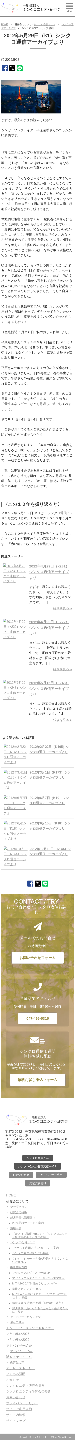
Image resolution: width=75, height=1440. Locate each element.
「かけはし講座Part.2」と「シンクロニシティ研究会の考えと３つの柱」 (39, 1235)
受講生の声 (17, 1362)
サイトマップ (15, 1420)
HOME (4, 24)
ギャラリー (17, 1322)
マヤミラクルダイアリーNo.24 (31, 1272)
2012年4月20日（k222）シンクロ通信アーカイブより (49, 628)
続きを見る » (62, 608)
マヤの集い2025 (17, 1334)
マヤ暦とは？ (18, 1206)
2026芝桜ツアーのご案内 (28, 1223)
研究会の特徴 (18, 1212)
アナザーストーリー (20, 1368)
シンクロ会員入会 (37, 1158)
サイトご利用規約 (19, 1409)
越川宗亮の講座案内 (22, 1217)
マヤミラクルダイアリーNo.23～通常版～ (38, 1278)
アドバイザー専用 (51, 1174)
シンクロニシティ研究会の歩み (28, 1391)
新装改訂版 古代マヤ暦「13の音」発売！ (38, 1302)
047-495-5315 (37, 1018)
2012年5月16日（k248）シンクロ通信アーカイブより (49, 689)
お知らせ (12, 1379)
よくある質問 (15, 1374)
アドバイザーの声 (21, 1351)
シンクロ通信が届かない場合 (30, 1253)
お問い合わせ (21, 1174)
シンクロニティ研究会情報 (25, 1385)
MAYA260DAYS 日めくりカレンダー (35, 1283)
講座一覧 (15, 1228)
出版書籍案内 (18, 1267)
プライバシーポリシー (22, 1403)
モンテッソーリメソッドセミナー (30, 1328)
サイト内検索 (15, 1415)
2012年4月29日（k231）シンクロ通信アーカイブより (49, 572)
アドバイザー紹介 (19, 1345)
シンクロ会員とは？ (44, 24)
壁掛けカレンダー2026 (26, 1288)
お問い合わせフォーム (38, 958)
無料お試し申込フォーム (37, 1080)
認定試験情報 (37, 1183)
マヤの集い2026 (17, 1339)
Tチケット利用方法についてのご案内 (35, 1247)
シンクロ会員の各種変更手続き (37, 1166)
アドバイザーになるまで (25, 1317)
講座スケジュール (19, 1357)
